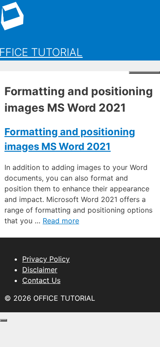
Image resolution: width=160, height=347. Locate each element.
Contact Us (41, 280)
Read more (61, 220)
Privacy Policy (46, 258)
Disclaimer (39, 269)
